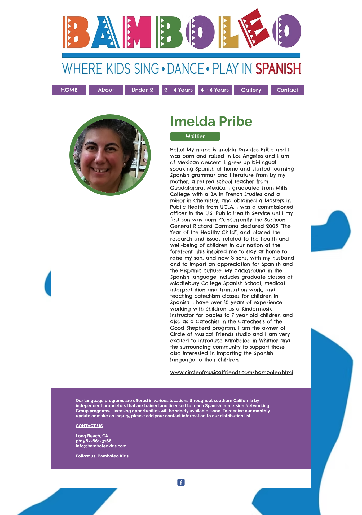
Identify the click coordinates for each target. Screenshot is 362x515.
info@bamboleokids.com (101, 445)
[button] (106, 90)
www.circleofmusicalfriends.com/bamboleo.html (231, 372)
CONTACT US (89, 425)
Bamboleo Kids (113, 456)
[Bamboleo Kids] (181, 482)
